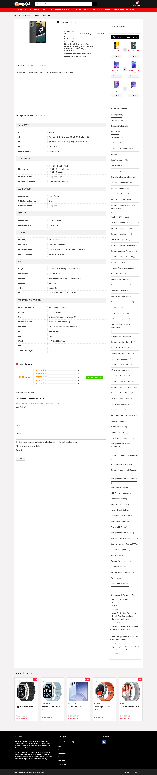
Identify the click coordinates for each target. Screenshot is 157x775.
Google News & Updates (120, 279)
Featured (28, 9)
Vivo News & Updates (119, 217)
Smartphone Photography (122, 149)
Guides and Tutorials (118, 126)
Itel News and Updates (119, 348)
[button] (58, 22)
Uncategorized (116, 115)
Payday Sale (115, 578)
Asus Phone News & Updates (122, 464)
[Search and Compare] (94, 4)
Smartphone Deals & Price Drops (123, 538)
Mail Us (137, 772)
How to (60, 757)
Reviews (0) (42, 65)
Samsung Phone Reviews (120, 234)
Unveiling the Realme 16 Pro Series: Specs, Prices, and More (125, 627)
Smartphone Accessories (120, 188)
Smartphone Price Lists (58, 9)
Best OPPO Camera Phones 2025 (123, 416)
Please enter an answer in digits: (28, 446)
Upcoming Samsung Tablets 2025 (123, 544)
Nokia (37, 15)
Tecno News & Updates (119, 359)
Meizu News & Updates (119, 376)
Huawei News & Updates (120, 510)
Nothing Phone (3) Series (120, 399)
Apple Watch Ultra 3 (25, 706)
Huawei (122, 703)
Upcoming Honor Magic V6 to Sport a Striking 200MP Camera (125, 648)
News (113, 154)
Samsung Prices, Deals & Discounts (124, 470)
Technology (115, 137)
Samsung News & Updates (121, 302)
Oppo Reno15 (74, 706)
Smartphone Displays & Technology (124, 479)
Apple (18, 703)
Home (16, 15)
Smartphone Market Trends (121, 533)
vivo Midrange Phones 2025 (121, 438)
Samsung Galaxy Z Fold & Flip (122, 257)
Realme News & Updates (120, 285)
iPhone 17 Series (117, 308)
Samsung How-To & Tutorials (122, 342)
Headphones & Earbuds (119, 521)
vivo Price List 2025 (118, 433)
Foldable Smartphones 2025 (121, 268)
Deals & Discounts (80, 9)
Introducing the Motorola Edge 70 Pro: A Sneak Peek (125, 638)
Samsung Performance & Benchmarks (125, 456)
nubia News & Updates (119, 240)
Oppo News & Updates (119, 291)
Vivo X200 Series (117, 274)
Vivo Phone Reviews (118, 427)
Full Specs (31, 65)
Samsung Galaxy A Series (120, 365)
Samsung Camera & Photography (123, 251)
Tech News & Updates (119, 550)
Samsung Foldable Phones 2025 (123, 387)
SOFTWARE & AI (117, 262)
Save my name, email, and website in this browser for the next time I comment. (48, 442)
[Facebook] (104, 742)
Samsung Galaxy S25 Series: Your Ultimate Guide (123, 206)
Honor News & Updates (119, 488)
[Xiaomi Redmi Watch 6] (52, 691)
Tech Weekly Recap (118, 527)
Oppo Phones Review (119, 421)
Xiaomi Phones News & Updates (123, 245)
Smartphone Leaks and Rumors (122, 177)
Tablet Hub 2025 (117, 567)
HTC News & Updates (119, 404)
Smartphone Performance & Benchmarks (121, 445)
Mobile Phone (26, 15)
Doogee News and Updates (121, 353)
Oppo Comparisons (118, 410)
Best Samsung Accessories (121, 572)
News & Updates (40, 9)
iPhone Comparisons (118, 499)
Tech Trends (115, 166)
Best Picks (97, 9)
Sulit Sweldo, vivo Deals (120, 584)
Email (18, 434)
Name (18, 425)
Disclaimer (128, 772)
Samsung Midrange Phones (121, 393)
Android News (116, 555)
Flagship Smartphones (119, 194)
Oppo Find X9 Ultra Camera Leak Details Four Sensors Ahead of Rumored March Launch (124, 616)
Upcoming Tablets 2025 (120, 504)
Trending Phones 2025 (119, 561)
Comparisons (115, 120)
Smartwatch (46, 703)
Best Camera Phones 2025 (121, 200)
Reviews (116, 143)
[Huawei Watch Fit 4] (130, 691)
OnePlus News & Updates (120, 516)
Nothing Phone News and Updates (123, 223)
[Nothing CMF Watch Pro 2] (104, 691)
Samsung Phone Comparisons (122, 382)
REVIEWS (108, 9)
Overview (21, 65)
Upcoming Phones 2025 (119, 228)
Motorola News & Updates (121, 336)
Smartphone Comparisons (120, 183)
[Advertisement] (61, 92)
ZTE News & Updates (119, 313)
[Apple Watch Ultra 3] (26, 691)
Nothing (97, 703)
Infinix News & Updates (119, 370)
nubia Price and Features (120, 493)
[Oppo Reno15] (78, 691)
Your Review (21, 407)
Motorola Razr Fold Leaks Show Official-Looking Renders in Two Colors (124, 603)
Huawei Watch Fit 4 (129, 706)
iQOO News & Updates (119, 319)
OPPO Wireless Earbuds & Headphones (120, 326)
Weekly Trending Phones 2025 (124, 9)
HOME (20, 9)
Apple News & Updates (119, 296)
